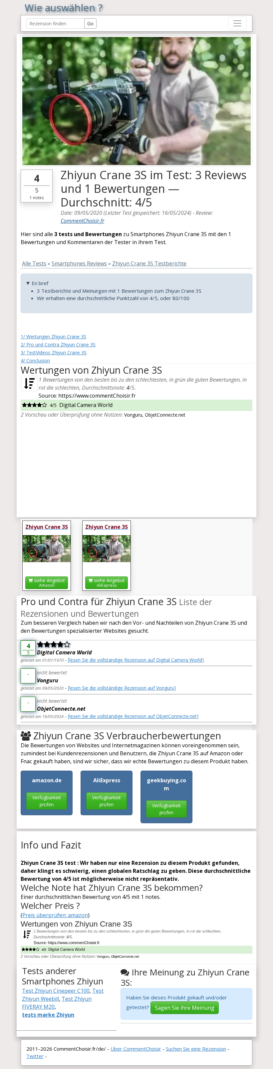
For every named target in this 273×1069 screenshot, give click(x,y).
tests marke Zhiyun (48, 1014)
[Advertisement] (136, 465)
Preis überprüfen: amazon (55, 915)
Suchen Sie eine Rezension (196, 1048)
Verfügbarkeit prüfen (46, 801)
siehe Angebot (49, 582)
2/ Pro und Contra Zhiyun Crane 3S (58, 344)
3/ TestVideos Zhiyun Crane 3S (54, 352)
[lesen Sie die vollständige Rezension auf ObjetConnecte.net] (133, 716)
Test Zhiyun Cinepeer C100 (56, 990)
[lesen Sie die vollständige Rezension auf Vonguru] (122, 688)
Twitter (35, 1056)
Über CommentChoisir (136, 1048)
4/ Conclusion (35, 360)
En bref (40, 283)
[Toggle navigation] (237, 23)
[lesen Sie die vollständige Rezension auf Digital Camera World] (136, 660)
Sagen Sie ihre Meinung (184, 1007)
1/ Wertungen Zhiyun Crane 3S (53, 336)
